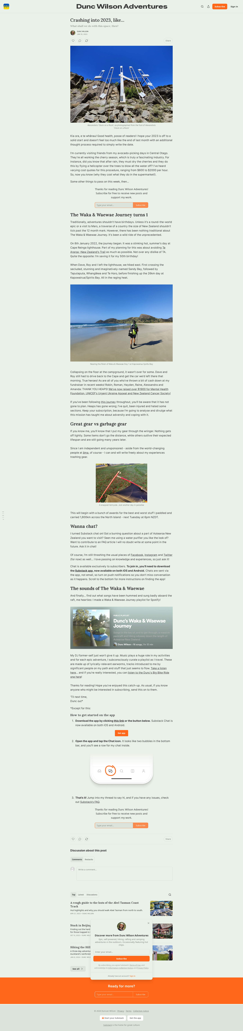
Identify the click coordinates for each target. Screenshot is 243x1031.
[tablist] (82, 859)
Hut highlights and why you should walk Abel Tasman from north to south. (106, 910)
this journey (108, 402)
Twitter (168, 555)
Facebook (137, 555)
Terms (128, 1011)
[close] (148, 923)
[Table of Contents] (3, 515)
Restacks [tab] (89, 859)
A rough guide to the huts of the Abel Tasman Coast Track (104, 904)
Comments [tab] (77, 859)
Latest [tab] (81, 894)
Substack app (84, 570)
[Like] (73, 41)
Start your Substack (114, 1018)
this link (119, 720)
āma (85, 452)
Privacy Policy (142, 968)
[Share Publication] (208, 6)
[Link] (66, 215)
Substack (107, 1025)
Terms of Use (135, 965)
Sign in (234, 6)
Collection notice (141, 1011)
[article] (121, 910)
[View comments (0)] (80, 41)
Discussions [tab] (92, 894)
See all (76, 968)
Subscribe (220, 6)
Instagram (151, 555)
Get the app (135, 1018)
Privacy (120, 1011)
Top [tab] (73, 894)
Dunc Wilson (82, 31)
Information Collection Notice (120, 968)
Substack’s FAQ (89, 802)
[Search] (202, 6)
